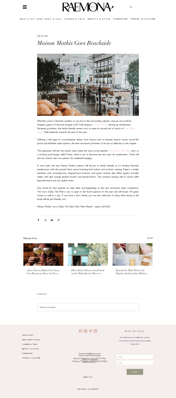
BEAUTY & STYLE (30, 349)
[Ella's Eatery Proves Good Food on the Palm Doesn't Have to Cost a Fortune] (88, 254)
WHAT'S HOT (28, 335)
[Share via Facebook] (38, 220)
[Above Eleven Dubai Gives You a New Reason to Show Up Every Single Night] (43, 254)
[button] (25, 7)
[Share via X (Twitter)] (45, 220)
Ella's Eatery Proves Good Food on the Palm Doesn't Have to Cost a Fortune (87, 272)
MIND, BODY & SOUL (31, 340)
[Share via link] (58, 220)
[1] (85, 331)
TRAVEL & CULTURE (31, 358)
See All (150, 238)
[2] (80, 331)
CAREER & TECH (29, 344)
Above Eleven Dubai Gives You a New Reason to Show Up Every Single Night (43, 272)
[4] (95, 331)
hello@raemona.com (93, 353)
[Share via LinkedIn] (52, 220)
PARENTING (27, 353)
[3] (90, 331)
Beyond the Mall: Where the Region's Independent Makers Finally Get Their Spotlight (131, 272)
